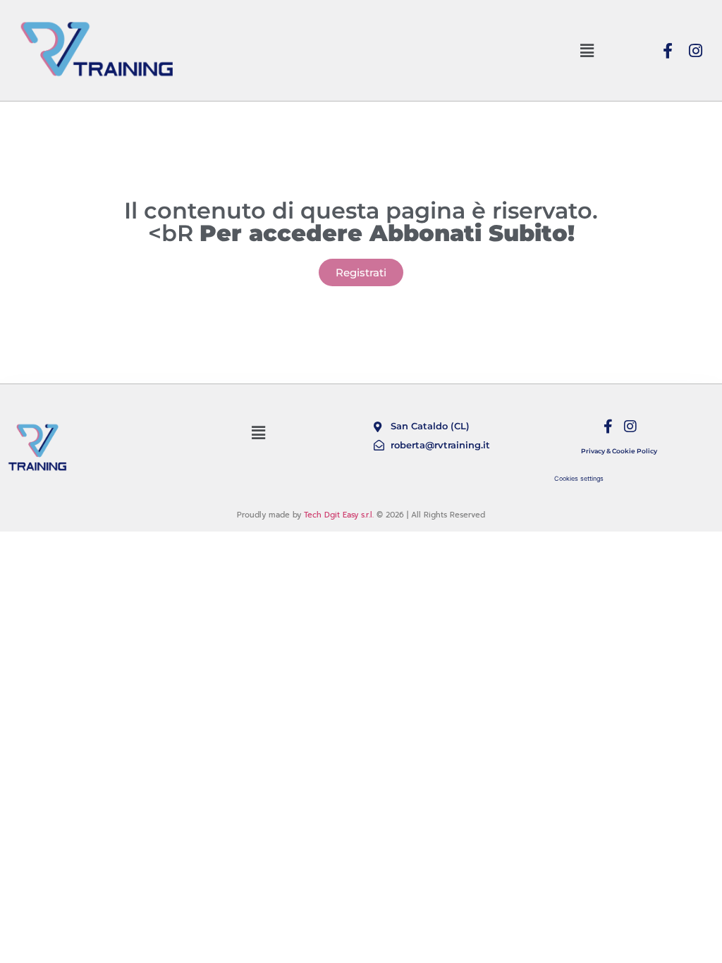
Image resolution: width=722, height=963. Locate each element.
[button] (587, 50)
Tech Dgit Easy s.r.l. (339, 515)
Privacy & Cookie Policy (619, 451)
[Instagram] (696, 51)
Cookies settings (579, 478)
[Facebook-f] (667, 51)
